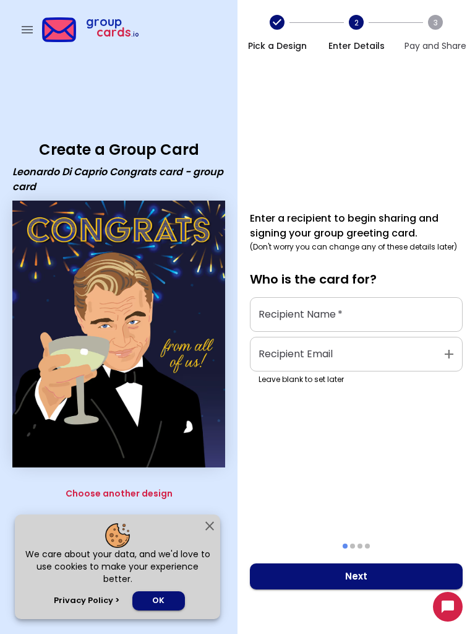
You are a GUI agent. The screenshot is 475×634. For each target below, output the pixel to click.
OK (158, 600)
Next (356, 576)
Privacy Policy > (86, 600)
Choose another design (119, 493)
